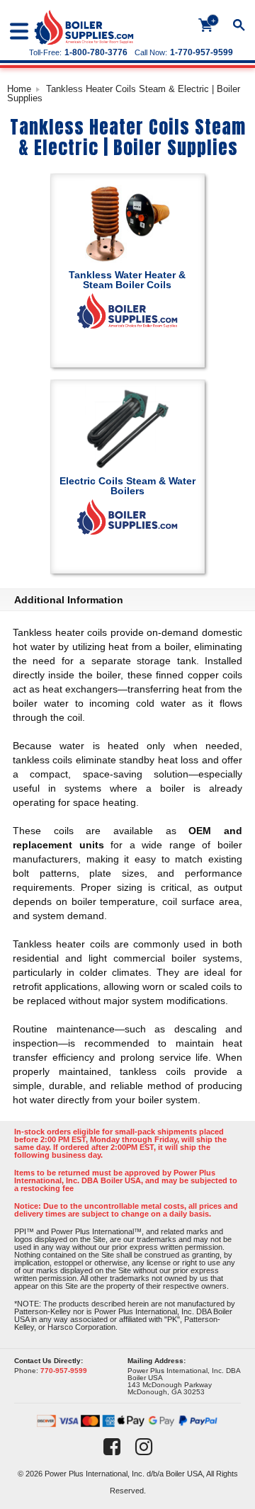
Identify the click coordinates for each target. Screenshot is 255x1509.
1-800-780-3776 (96, 52)
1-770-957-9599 (201, 52)
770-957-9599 (63, 1370)
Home (19, 89)
